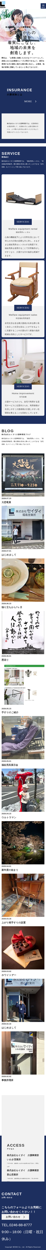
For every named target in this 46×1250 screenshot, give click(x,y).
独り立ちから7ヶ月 (12, 607)
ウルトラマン (9, 817)
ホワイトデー (9, 975)
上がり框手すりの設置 (14, 922)
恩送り (5, 659)
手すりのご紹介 (10, 712)
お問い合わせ (14, 1217)
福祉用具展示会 (10, 765)
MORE (29, 101)
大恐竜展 (6, 502)
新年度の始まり (10, 870)
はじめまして (9, 554)
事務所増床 (7, 1080)
